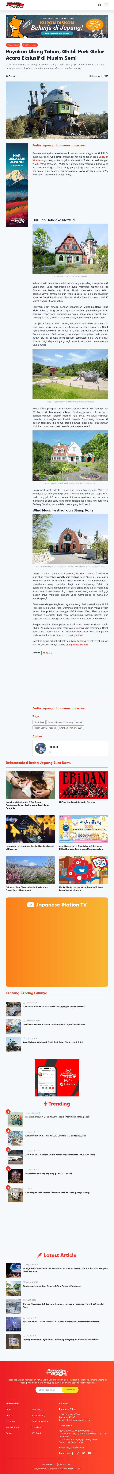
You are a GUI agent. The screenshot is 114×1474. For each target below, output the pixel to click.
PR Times (47, 653)
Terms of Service (39, 1421)
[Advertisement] (70, 679)
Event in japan (29, 45)
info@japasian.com (74, 1447)
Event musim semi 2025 (71, 727)
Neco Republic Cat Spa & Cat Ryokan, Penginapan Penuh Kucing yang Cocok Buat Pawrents (27, 805)
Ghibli (79, 722)
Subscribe (70, 1390)
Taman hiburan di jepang (60, 722)
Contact (10, 1415)
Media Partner (12, 1427)
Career (9, 1433)
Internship (36, 1409)
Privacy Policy (38, 1415)
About (9, 1409)
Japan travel (13, 45)
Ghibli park (39, 722)
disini (80, 635)
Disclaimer (36, 1427)
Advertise (10, 1421)
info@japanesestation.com (78, 1420)
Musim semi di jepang (45, 727)
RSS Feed (36, 1433)
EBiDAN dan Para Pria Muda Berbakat (77, 802)
